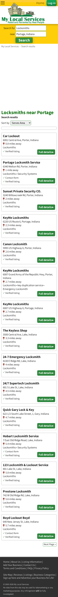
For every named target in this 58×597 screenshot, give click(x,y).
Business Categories (44, 574)
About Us (15, 561)
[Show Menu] (3, 2)
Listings (28, 574)
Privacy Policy (41, 568)
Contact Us (29, 565)
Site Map (7, 574)
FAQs (30, 568)
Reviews (18, 574)
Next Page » (50, 544)
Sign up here (9, 577)
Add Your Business (12, 565)
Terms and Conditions (14, 568)
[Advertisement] (29, 78)
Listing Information (32, 561)
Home (6, 561)
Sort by (5, 123)
